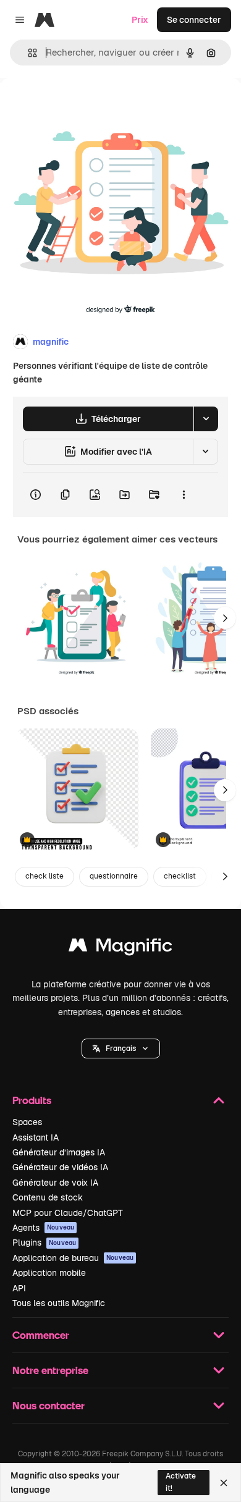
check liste (44, 876)
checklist (180, 876)
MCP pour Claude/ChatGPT (67, 1212)
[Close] (223, 1482)
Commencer (40, 1334)
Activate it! (181, 1482)
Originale (81, 106)
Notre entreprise (50, 1370)
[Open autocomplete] (27, 52)
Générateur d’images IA (58, 1152)
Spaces (27, 1122)
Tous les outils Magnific (58, 1303)
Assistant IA (35, 1137)
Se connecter (194, 19)
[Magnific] (120, 948)
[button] (121, 1048)
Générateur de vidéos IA (60, 1167)
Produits (31, 1100)
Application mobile (49, 1272)
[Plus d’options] (183, 495)
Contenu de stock (47, 1197)
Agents (43, 1227)
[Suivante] (225, 618)
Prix (140, 19)
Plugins (44, 1242)
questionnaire (114, 876)
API (19, 1288)
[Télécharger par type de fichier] (205, 419)
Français (121, 1048)
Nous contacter (48, 1405)
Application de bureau (72, 1258)
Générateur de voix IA (55, 1182)
